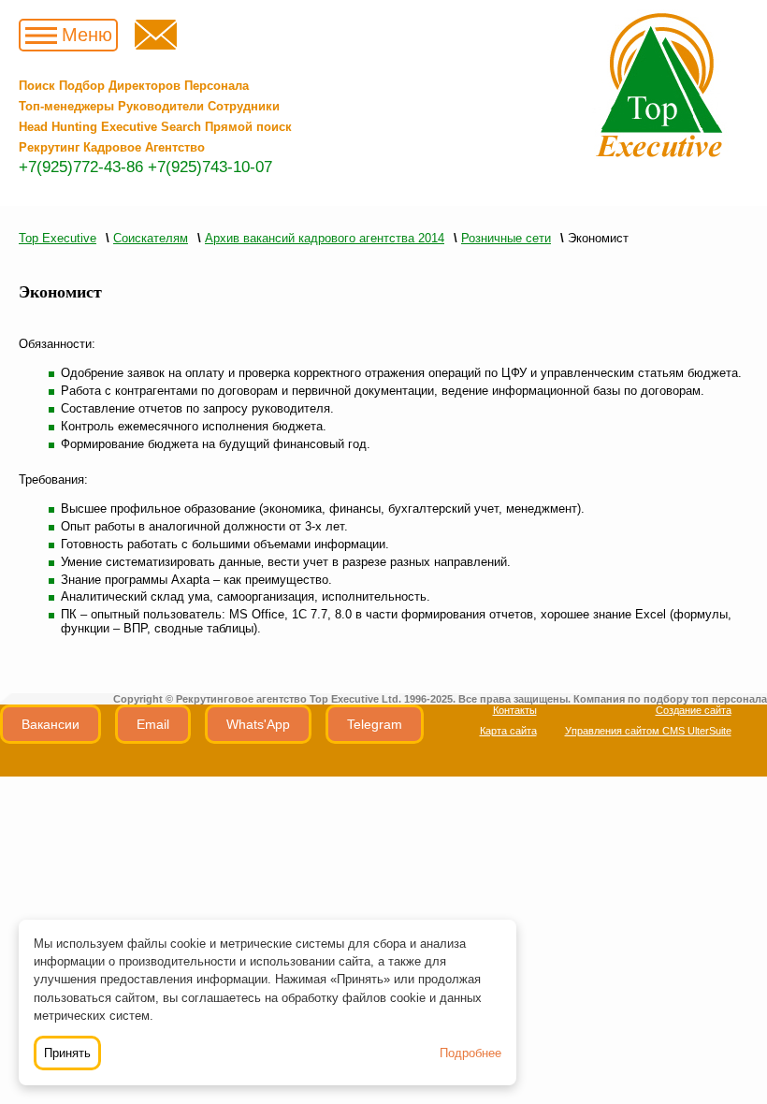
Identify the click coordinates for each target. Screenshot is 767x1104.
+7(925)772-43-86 (81, 167)
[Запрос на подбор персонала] (156, 45)
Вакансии (51, 724)
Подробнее (470, 1053)
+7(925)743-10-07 (210, 167)
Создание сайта (693, 710)
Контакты (515, 710)
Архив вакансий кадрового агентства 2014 (324, 238)
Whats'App (258, 724)
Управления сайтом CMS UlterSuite (648, 730)
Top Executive (57, 238)
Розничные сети (506, 238)
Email (153, 724)
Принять (67, 1053)
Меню (87, 34)
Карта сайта (508, 730)
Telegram (374, 724)
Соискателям (150, 238)
